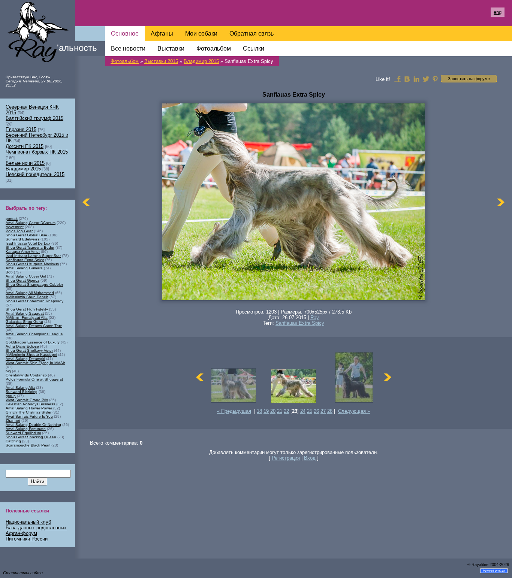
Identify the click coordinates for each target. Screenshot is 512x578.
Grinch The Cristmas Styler (28, 412)
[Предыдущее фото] (86, 202)
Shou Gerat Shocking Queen (31, 437)
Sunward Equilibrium (23, 433)
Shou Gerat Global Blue (26, 235)
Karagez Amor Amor (23, 251)
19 (266, 411)
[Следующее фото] (501, 202)
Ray (314, 317)
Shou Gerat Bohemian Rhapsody (34, 301)
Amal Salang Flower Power (29, 408)
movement (15, 227)
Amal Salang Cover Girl (26, 276)
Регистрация (286, 458)
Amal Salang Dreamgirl (25, 359)
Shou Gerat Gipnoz (22, 280)
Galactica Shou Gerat (24, 322)
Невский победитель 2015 (35, 174)
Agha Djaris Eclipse (22, 346)
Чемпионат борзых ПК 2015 (37, 152)
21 (279, 411)
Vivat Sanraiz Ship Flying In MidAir (35, 363)
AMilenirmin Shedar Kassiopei (31, 354)
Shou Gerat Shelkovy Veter (29, 350)
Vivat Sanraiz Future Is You (29, 416)
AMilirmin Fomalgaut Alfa (27, 317)
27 (323, 411)
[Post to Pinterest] (435, 78)
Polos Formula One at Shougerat (34, 379)
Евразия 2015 (21, 129)
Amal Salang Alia (20, 387)
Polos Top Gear (19, 231)
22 (286, 411)
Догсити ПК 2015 (24, 146)
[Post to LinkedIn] (416, 78)
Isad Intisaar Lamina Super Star (33, 256)
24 (302, 411)
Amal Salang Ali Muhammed (30, 293)
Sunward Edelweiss (22, 239)
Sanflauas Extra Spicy (299, 323)
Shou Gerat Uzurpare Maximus (32, 264)
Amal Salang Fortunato (26, 429)
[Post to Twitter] (426, 78)
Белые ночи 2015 (25, 163)
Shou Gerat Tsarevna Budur (30, 247)
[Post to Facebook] (397, 78)
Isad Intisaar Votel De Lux (28, 243)
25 (309, 411)
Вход (310, 458)
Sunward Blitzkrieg (21, 392)
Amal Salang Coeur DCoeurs (30, 223)
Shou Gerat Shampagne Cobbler (34, 284)
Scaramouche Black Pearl (28, 445)
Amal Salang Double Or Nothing (33, 425)
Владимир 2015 (201, 61)
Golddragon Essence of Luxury (33, 342)
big (8, 371)
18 (259, 411)
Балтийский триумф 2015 (34, 118)
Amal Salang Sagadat (25, 313)
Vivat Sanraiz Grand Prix (27, 400)
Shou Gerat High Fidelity (27, 309)
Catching (13, 441)
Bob (9, 272)
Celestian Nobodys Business (30, 404)
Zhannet (13, 420)
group (11, 396)
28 (329, 411)
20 (272, 411)
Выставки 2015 (161, 61)
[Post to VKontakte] (407, 78)
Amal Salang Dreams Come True (34, 326)
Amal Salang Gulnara (24, 268)
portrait (12, 219)
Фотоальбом (125, 61)
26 (316, 411)
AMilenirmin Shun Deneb (27, 297)
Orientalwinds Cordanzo (26, 375)
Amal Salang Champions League (34, 334)
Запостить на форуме (469, 78)
